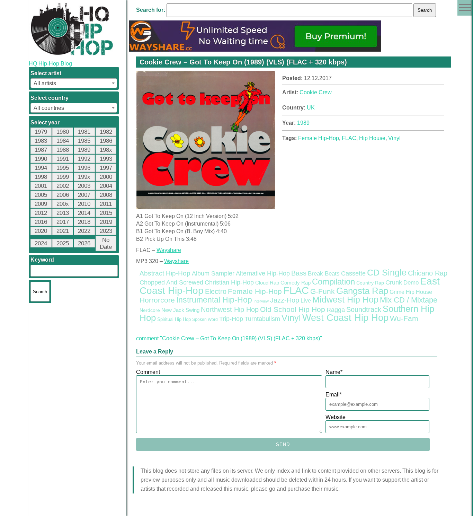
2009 (41, 204)
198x (106, 150)
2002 (62, 186)
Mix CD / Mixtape (408, 300)
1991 (62, 159)
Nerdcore (150, 310)
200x (62, 204)
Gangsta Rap (362, 291)
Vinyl (394, 138)
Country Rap (370, 283)
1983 (41, 141)
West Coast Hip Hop (345, 318)
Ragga (336, 309)
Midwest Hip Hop (345, 299)
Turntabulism (262, 318)
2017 (62, 222)
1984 (62, 141)
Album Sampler (213, 273)
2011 (106, 204)
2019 (106, 222)
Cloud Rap (267, 283)
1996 (84, 168)
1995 (62, 168)
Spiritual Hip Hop (174, 319)
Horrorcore (157, 300)
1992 (84, 159)
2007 (84, 195)
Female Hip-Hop (318, 138)
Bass (298, 273)
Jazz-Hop (284, 300)
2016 (41, 222)
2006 (62, 195)
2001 (41, 186)
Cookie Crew (316, 92)
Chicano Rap (427, 273)
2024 (41, 243)
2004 (106, 186)
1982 (106, 132)
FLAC (349, 138)
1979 (41, 132)
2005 (41, 195)
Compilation (333, 281)
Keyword (42, 260)
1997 (106, 168)
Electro (215, 291)
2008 (106, 195)
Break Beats (324, 273)
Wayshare (169, 250)
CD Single (387, 272)
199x (84, 177)
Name (333, 372)
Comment (148, 372)
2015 (106, 213)
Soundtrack (363, 309)
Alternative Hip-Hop (263, 273)
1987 (41, 150)
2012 (41, 213)
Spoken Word (205, 319)
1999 (62, 177)
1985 (84, 141)
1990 (41, 159)
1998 (41, 177)
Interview (261, 301)
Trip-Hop (231, 318)
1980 (62, 132)
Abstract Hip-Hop (165, 273)
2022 (84, 231)
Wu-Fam (404, 318)
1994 (41, 168)
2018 (84, 222)
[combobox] (73, 83)
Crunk (393, 282)
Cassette (353, 273)
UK (311, 108)
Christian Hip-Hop (229, 282)
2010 (84, 204)
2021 (62, 231)
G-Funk (322, 291)
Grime (397, 292)
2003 (84, 186)
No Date (106, 243)
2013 (62, 213)
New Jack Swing (180, 310)
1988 (62, 150)
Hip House (372, 138)
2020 (41, 231)
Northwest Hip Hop (230, 309)
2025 (62, 243)
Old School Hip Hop (292, 309)
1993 (106, 159)
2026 (84, 243)
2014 (84, 213)
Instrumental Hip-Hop (214, 299)
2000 (106, 177)
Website (335, 417)
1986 (106, 141)
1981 (84, 132)
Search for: (150, 10)
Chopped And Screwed (171, 282)
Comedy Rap (295, 283)
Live (306, 300)
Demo (411, 282)
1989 (84, 150)
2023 (106, 231)
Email (333, 394)
